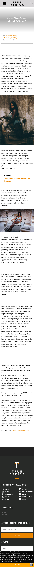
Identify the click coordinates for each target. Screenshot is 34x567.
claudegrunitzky (11, 38)
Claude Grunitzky (11, 36)
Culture (25, 489)
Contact (4, 515)
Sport (7, 492)
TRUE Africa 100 (27, 492)
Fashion (7, 497)
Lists (24, 499)
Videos (24, 494)
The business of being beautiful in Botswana (17, 180)
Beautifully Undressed (21, 430)
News (7, 499)
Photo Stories (27, 497)
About (4, 512)
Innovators (9, 494)
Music (7, 489)
